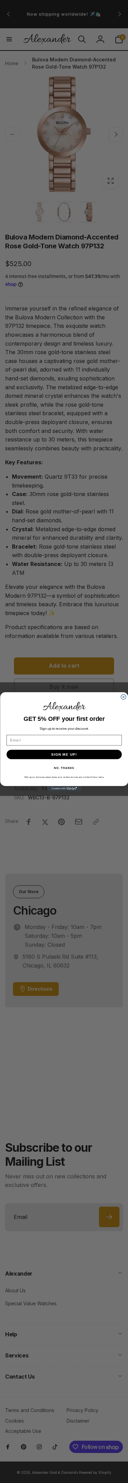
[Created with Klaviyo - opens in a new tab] (64, 788)
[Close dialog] (123, 696)
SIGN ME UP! (64, 754)
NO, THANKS (64, 767)
